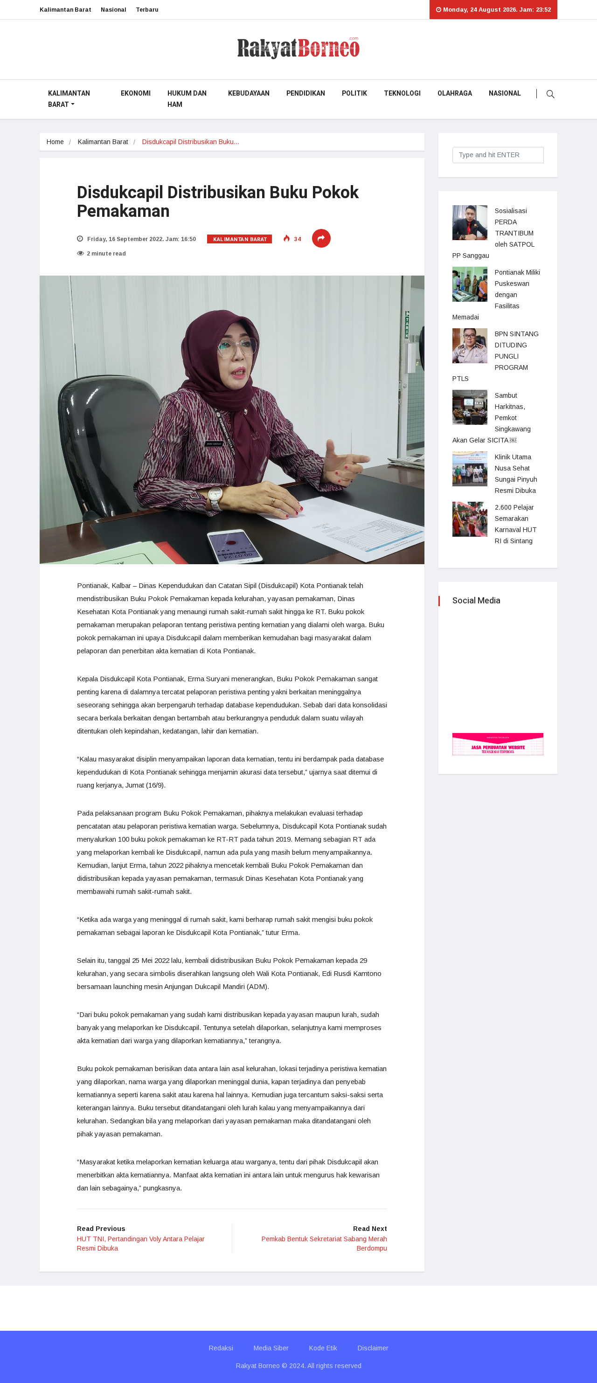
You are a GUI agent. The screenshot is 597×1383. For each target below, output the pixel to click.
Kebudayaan (249, 93)
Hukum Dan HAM (187, 99)
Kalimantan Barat (65, 10)
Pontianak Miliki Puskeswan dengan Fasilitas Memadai (496, 295)
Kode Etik (323, 1348)
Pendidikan (305, 93)
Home (55, 141)
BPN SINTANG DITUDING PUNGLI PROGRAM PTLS (495, 356)
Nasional (113, 10)
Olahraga (454, 93)
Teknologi (402, 93)
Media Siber (271, 1348)
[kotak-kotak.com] (497, 743)
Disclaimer (373, 1348)
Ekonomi (136, 93)
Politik (354, 93)
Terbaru (147, 10)
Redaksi (221, 1348)
